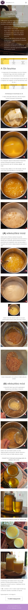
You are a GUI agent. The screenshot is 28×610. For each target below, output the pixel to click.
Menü (26, 2)
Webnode (14, 608)
